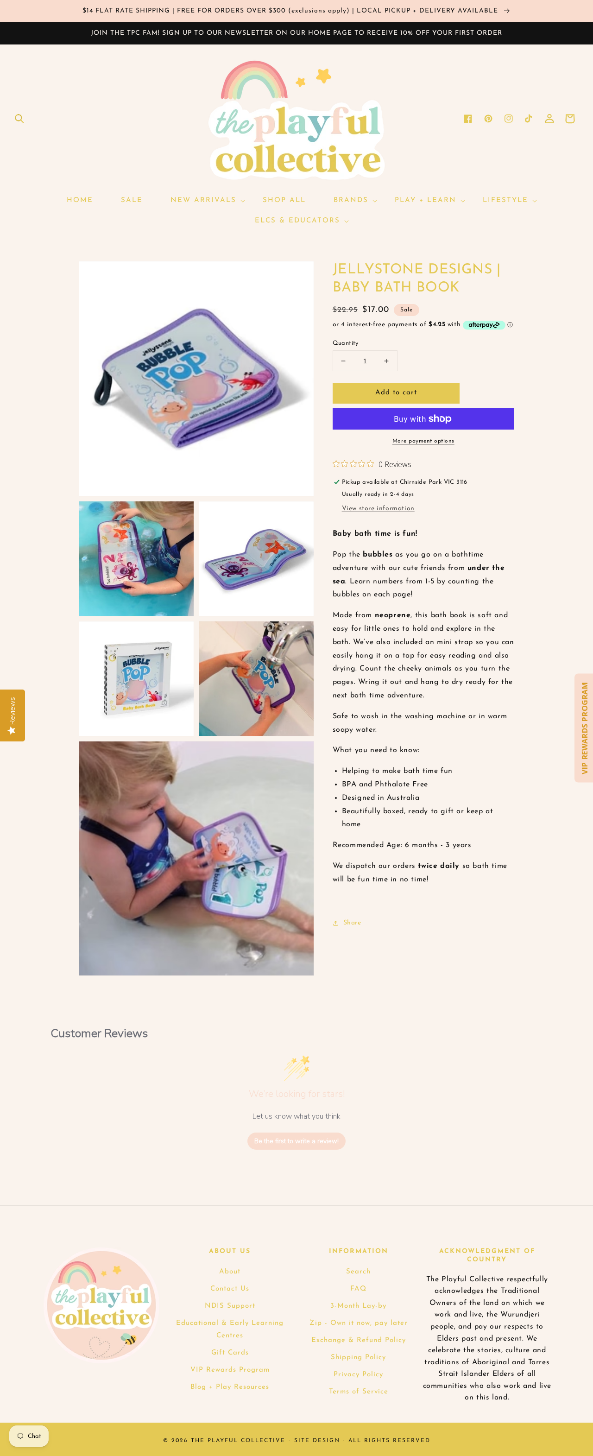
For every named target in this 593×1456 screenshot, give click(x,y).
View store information (378, 508)
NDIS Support (230, 1306)
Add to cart (396, 392)
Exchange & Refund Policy (358, 1340)
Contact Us (229, 1288)
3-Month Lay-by (358, 1306)
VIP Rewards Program (230, 1370)
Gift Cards (230, 1352)
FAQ (358, 1288)
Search (358, 1271)
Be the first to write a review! (296, 1141)
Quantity (346, 343)
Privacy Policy (358, 1374)
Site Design (317, 1440)
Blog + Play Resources (229, 1387)
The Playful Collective (238, 1440)
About (229, 1271)
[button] (19, 118)
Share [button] (352, 922)
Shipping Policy (358, 1357)
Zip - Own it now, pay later (358, 1323)
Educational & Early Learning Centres (230, 1329)
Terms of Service (358, 1391)
